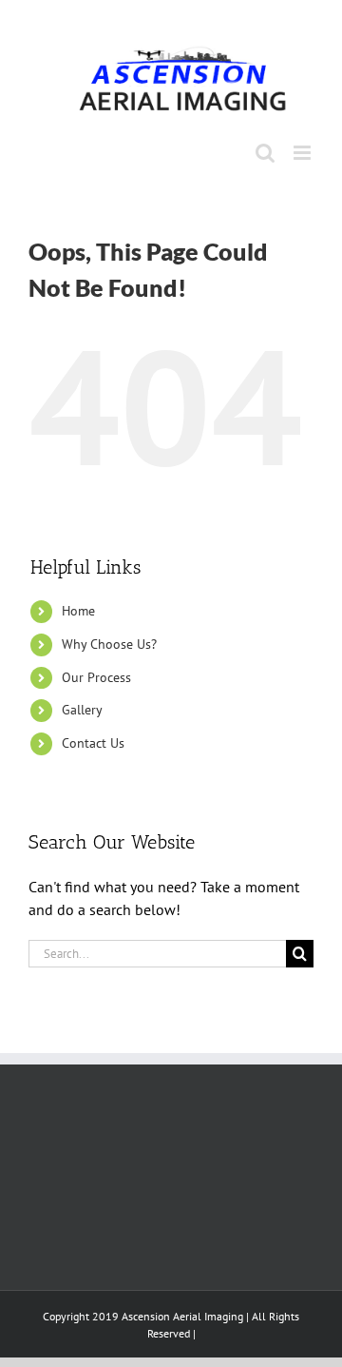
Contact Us (93, 743)
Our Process (96, 677)
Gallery (82, 709)
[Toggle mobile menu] (304, 153)
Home (78, 610)
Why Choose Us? (109, 644)
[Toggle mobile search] (265, 153)
